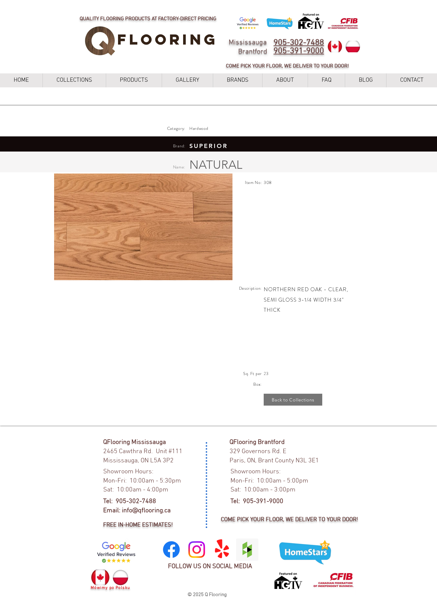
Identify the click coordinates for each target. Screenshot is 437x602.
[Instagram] (197, 549)
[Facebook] (171, 549)
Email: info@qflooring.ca (137, 511)
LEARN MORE (275, 6)
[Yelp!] (222, 549)
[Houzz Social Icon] (247, 549)
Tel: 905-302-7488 (129, 501)
